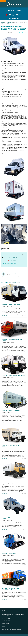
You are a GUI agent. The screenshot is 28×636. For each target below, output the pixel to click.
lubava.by (4, 626)
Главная (2, 22)
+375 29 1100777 (14, 15)
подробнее (4, 315)
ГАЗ (1, 249)
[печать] (22, 32)
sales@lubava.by (5, 623)
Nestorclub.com (19, 629)
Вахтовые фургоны (9, 22)
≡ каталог (3, 1)
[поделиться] (19, 32)
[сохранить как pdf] (25, 32)
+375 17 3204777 (14, 10)
